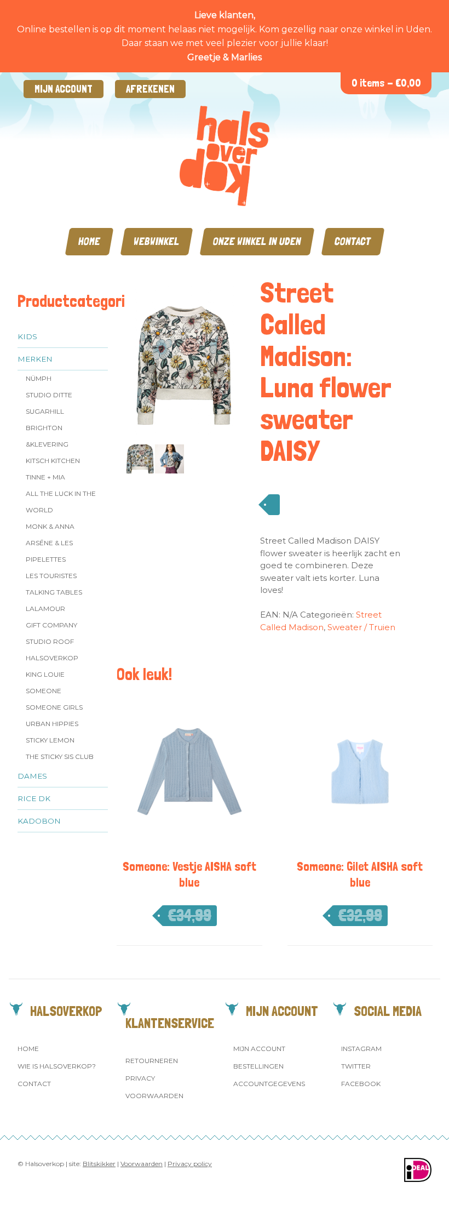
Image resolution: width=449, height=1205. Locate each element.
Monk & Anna (50, 526)
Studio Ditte (49, 395)
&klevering (47, 444)
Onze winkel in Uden (257, 241)
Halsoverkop (52, 658)
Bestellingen (258, 1066)
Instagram (361, 1048)
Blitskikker (99, 1164)
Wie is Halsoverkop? (57, 1066)
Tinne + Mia (45, 477)
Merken (35, 359)
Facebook (361, 1084)
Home (89, 241)
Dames (32, 776)
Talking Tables (54, 592)
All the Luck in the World (61, 501)
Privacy (140, 1078)
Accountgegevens (269, 1084)
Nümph (38, 378)
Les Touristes (51, 576)
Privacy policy (190, 1164)
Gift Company (51, 625)
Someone (43, 691)
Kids (27, 336)
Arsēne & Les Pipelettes (49, 551)
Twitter (356, 1066)
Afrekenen (150, 89)
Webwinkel (157, 241)
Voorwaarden (154, 1096)
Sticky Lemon (50, 740)
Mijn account (63, 89)
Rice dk (34, 798)
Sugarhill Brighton (45, 419)
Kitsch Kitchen (53, 460)
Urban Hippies (52, 723)
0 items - (386, 83)
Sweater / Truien (361, 627)
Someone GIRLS (54, 707)
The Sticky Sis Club (60, 756)
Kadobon (39, 820)
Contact (352, 241)
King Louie (45, 674)
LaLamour (45, 608)
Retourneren (151, 1060)
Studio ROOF (50, 641)
